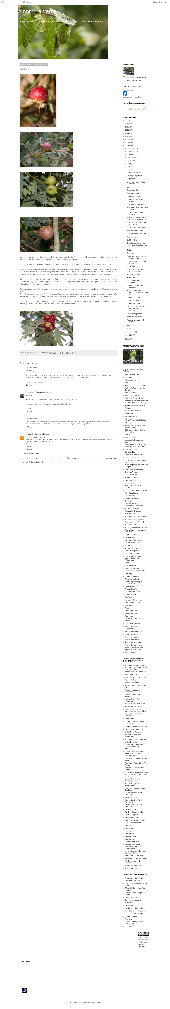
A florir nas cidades (134, 274)
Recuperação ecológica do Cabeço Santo (134, 583)
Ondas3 (128, 563)
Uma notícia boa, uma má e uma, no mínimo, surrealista (137, 309)
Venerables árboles (132, 626)
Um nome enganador (134, 314)
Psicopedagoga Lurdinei (35, 434)
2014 (127, 124)
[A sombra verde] (125, 95)
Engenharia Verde (131, 477)
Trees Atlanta (129, 834)
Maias (129, 187)
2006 (127, 339)
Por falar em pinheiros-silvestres (135, 281)
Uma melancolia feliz (132, 623)
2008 (127, 142)
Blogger (97, 1003)
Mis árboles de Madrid (133, 548)
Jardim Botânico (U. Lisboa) (135, 519)
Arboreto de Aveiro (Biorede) (135, 405)
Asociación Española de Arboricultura (133, 700)
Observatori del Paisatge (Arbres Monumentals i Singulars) (134, 746)
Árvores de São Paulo (133, 642)
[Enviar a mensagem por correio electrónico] (61, 353)
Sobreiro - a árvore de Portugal (135, 200)
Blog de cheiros (130, 437)
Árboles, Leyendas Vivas (134, 866)
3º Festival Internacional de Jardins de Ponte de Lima (137, 218)
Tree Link (128, 826)
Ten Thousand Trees (132, 592)
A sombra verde (37, 11)
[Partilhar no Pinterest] (75, 353)
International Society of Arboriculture (133, 736)
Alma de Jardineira (132, 380)
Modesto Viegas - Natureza (134, 914)
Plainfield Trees (130, 566)
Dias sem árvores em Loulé (137, 234)
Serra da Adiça (130, 586)
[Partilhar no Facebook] (73, 353)
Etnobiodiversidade (132, 480)
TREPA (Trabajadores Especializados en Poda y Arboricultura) (134, 846)
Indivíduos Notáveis (132, 508)
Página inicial (71, 458)
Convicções (131, 253)
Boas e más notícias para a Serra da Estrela (136, 257)
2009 (127, 139)
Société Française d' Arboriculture (132, 784)
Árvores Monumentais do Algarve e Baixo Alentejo (134, 649)
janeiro (130, 335)
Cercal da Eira (130, 452)
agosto (129, 161)
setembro (130, 158)
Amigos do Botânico (132, 395)
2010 (127, 136)
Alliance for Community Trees (135, 672)
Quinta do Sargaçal (132, 576)
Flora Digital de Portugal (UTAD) (136, 490)
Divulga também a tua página (132, 97)
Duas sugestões (133, 190)
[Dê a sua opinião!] (68, 353)
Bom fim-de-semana (134, 193)
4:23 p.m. (29, 411)
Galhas (129, 250)
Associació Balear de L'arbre (135, 704)
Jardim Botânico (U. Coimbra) (135, 516)
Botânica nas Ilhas (131, 449)
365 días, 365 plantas (132, 374)
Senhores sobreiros (134, 196)
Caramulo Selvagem (132, 881)
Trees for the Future (132, 842)
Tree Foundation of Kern (133, 823)
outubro (130, 154)
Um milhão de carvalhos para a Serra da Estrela (136, 852)
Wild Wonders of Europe (133, 631)
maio (129, 170)
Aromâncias (129, 413)
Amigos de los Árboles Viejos (135, 677)
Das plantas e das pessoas (134, 469)
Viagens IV (131, 179)
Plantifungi (129, 574)
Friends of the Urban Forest (134, 729)
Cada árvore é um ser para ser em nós (136, 262)
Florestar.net (129, 496)
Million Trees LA (131, 742)
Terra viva (128, 926)
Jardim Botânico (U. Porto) (134, 522)
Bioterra (128, 435)
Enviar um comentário (31, 454)
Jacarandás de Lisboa (133, 511)
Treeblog (128, 608)
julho (129, 164)
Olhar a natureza (131, 916)
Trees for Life (129, 839)
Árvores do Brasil (131, 868)
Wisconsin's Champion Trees (135, 858)
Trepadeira (129, 616)
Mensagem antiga (110, 458)
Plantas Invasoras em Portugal (136, 571)
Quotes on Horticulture (133, 579)
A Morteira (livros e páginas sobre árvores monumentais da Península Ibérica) (136, 667)
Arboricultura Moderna (133, 411)
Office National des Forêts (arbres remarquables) (134, 752)
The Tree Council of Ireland (134, 812)
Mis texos (128, 545)
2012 (127, 130)
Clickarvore (129, 724)
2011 (127, 133)
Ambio (127, 383)
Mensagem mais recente (29, 458)
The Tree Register (131, 815)
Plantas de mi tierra (132, 568)
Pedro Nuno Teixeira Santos (36, 392)
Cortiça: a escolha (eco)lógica (135, 460)
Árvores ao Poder (131, 637)
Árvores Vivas (130, 652)
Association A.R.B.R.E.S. (134, 706)
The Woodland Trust (132, 817)
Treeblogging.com (131, 611)
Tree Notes (129, 605)
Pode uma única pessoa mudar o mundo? (135, 270)
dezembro (131, 148)
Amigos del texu (130, 393)
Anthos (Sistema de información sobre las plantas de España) (136, 402)
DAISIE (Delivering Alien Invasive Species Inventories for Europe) (136, 465)
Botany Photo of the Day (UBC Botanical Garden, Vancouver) (136, 446)
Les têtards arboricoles (133, 543)
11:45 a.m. (29, 385)
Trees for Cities (130, 836)
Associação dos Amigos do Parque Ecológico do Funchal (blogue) (135, 421)
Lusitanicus (129, 905)
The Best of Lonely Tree (133, 600)
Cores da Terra (130, 457)
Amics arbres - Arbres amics (135, 385)
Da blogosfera (132, 240)
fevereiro (130, 332)
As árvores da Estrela (134, 317)
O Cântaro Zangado (132, 554)
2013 (127, 127)
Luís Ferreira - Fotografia (134, 908)
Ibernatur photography (133, 900)
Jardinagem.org (130, 525)
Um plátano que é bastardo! (137, 266)
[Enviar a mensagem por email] (65, 353)
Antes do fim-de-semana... (136, 231)
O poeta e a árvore (133, 304)
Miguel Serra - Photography (135, 911)
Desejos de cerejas (134, 301)
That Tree (128, 597)
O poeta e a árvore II (134, 298)
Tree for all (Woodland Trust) (135, 820)
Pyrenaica (128, 919)
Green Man (129, 501)
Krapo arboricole (131, 535)
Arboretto (128, 408)
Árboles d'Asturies (131, 634)
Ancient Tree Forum (132, 683)
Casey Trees (129, 718)
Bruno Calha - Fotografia (134, 878)
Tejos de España (131, 589)
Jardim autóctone (131, 514)
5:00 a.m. (29, 427)
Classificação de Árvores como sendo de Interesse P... (137, 245)
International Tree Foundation (135, 739)
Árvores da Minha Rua (133, 640)
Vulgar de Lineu (130, 629)
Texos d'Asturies (131, 594)
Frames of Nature (131, 897)
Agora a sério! (132, 277)
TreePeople (129, 831)
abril (129, 326)
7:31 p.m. (29, 449)
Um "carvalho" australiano (136, 227)
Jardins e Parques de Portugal (136, 527)
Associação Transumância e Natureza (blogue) (135, 426)
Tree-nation (129, 828)
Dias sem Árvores (131, 475)
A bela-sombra (132, 237)
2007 (127, 145)
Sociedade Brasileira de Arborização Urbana (133, 780)
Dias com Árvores (131, 472)
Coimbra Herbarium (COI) (134, 455)
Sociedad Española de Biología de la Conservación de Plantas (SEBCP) (136, 774)
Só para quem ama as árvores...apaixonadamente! (137, 292)
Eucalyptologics (130, 483)
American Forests (131, 674)
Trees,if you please (132, 613)
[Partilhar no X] (70, 353)
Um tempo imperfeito (134, 176)
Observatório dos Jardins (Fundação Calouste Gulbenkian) (134, 558)
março (129, 329)
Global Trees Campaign (133, 732)
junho (129, 167)
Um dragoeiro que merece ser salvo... (136, 213)
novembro (131, 151)
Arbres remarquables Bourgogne (132, 691)
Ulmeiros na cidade (134, 173)
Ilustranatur (129, 903)
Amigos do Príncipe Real (134, 398)
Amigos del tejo (130, 680)
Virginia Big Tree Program (134, 856)
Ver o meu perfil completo (132, 81)
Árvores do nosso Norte (133, 645)
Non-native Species (132, 551)
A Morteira (128, 377)
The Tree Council (131, 809)
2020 (127, 121)
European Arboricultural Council (136, 727)
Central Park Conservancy (134, 721)
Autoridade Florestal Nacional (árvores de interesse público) (135, 710)
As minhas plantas (131, 416)
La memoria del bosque (133, 540)
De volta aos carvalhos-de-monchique (136, 223)
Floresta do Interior (131, 493)
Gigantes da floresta (132, 498)
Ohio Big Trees (130, 756)
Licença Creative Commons (142, 944)
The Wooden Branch (132, 603)
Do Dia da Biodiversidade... (137, 204)
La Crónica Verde (131, 537)
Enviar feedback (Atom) (37, 462)
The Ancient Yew (131, 797)
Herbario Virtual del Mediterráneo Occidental (134, 505)
